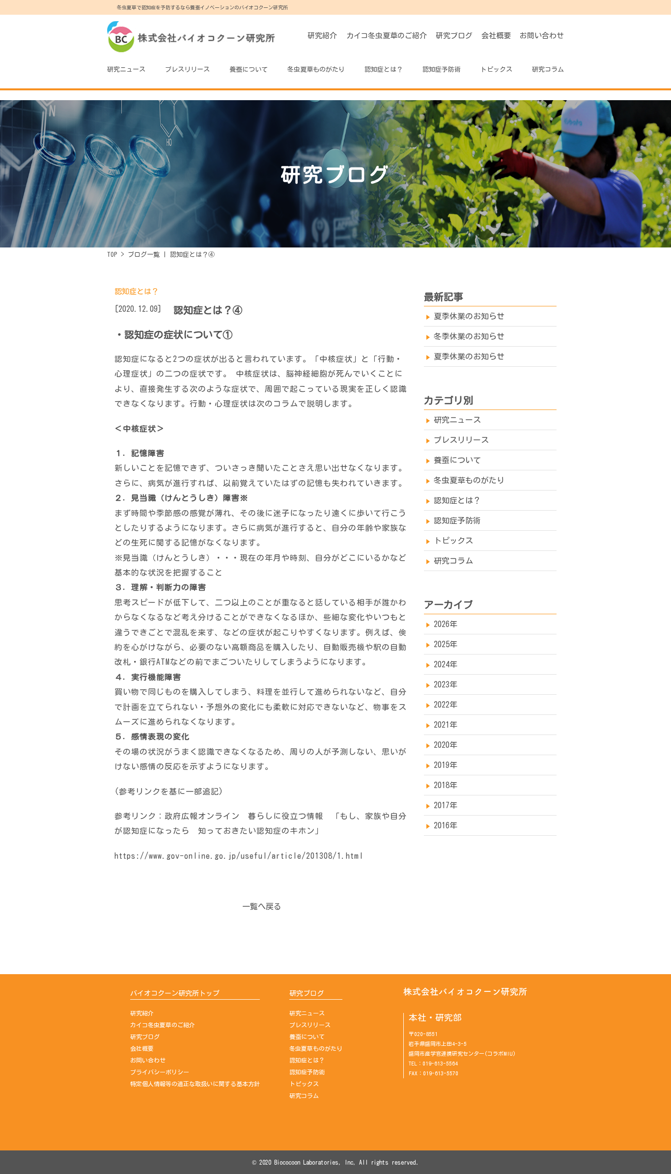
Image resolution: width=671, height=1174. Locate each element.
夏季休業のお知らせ (469, 316)
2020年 (445, 745)
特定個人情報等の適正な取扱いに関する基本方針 (195, 1084)
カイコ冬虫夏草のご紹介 (386, 35)
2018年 (445, 785)
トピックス (496, 69)
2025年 (445, 644)
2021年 (445, 725)
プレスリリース (187, 69)
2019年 (445, 765)
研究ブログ (454, 35)
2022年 (445, 705)
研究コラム (548, 69)
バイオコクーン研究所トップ (175, 993)
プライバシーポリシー (159, 1072)
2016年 (445, 825)
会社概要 (496, 35)
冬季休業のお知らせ (469, 336)
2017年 (445, 805)
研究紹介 (322, 35)
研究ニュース (126, 69)
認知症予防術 (441, 69)
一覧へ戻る (261, 906)
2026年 (445, 624)
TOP (112, 254)
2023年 (445, 684)
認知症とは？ (383, 69)
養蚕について (248, 69)
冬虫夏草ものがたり (315, 69)
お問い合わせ (542, 35)
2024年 (445, 664)
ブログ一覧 (144, 254)
